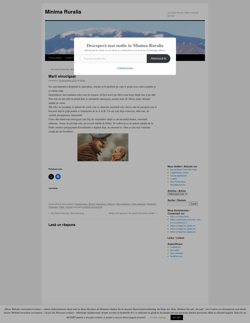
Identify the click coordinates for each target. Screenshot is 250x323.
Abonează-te (158, 58)
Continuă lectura (125, 67)
